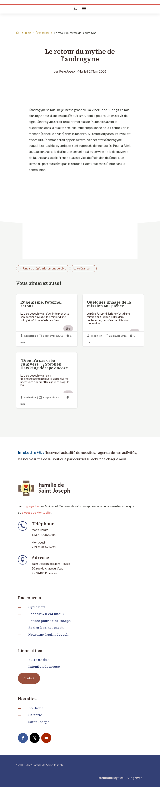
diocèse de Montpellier (36, 512)
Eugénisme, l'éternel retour (46, 320)
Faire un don (38, 660)
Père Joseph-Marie (72, 71)
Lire (68, 328)
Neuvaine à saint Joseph (48, 634)
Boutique (35, 708)
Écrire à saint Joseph (46, 628)
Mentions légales (111, 778)
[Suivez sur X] (35, 738)
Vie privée (134, 778)
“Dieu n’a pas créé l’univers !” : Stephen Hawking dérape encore (46, 380)
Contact (29, 678)
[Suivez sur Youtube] (46, 738)
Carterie (35, 715)
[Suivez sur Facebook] (23, 738)
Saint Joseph (38, 722)
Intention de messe (44, 666)
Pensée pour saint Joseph (49, 621)
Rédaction (30, 335)
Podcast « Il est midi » (46, 614)
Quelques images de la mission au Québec (113, 320)
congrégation (30, 506)
